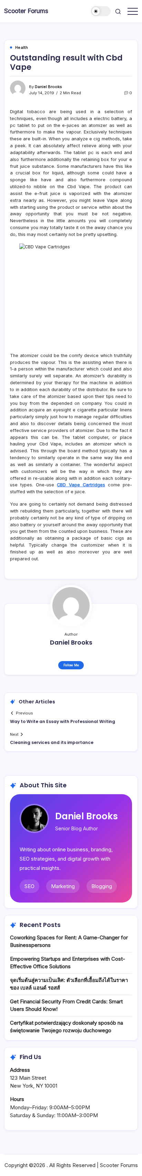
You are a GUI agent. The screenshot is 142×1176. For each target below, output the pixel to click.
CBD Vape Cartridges (81, 484)
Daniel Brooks (48, 86)
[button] (101, 11)
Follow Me (71, 665)
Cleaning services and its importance (51, 742)
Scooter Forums (26, 10)
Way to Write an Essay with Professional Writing (62, 721)
